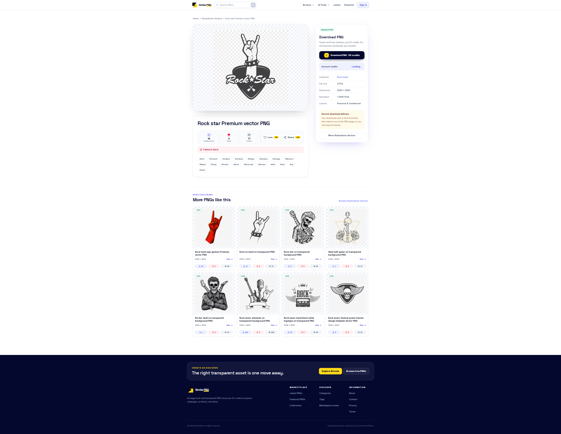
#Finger (251, 159)
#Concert (213, 159)
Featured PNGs (297, 399)
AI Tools (322, 5)
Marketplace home (329, 405)
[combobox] (234, 5)
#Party (214, 164)
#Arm (202, 159)
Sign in (363, 5)
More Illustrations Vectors (341, 135)
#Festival (239, 159)
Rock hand (342, 77)
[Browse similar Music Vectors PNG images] (274, 277)
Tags (321, 399)
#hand (202, 170)
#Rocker (262, 164)
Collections (296, 405)
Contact (353, 399)
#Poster (224, 164)
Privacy (353, 405)
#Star (282, 164)
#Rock (236, 164)
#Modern (289, 159)
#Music (203, 164)
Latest (337, 5)
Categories (325, 393)
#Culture (226, 159)
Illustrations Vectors (212, 18)
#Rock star (248, 164)
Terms (352, 411)
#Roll (273, 164)
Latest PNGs (296, 393)
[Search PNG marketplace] (253, 5)
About (352, 393)
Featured (349, 5)
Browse (307, 5)
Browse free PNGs (356, 371)
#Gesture (263, 159)
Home (196, 18)
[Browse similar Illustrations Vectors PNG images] (230, 211)
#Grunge (276, 159)
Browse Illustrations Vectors (353, 201)
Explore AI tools (330, 371)
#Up (291, 164)
